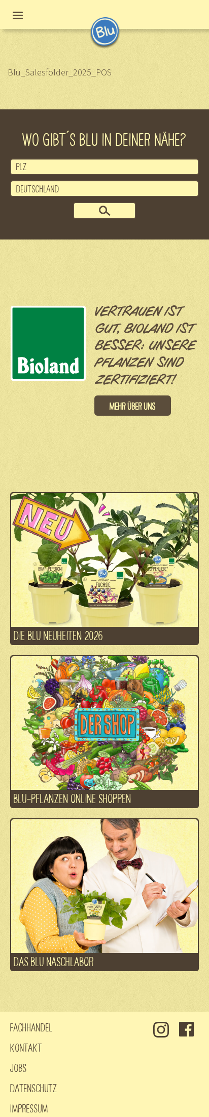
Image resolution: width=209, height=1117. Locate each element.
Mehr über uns (133, 405)
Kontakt (26, 1047)
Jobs (18, 1067)
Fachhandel (31, 1027)
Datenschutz (33, 1088)
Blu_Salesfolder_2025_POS (60, 72)
